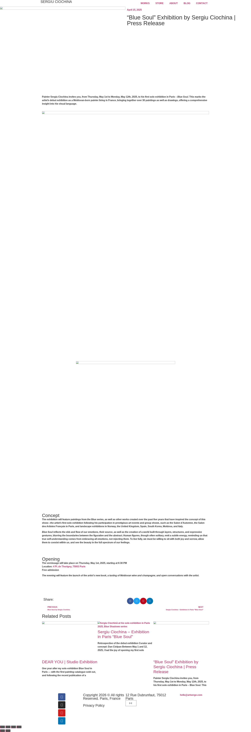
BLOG (187, 3)
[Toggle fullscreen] (8, 727)
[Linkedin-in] (61, 720)
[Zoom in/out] (2, 727)
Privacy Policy (94, 705)
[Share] (13, 727)
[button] (130, 601)
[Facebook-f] (61, 697)
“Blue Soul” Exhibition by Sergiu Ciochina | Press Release (175, 667)
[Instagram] (61, 705)
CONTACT (202, 3)
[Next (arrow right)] (8, 730)
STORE (159, 3)
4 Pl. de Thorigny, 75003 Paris (69, 566)
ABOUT (173, 3)
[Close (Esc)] (19, 727)
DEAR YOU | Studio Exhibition (69, 662)
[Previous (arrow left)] (2, 730)
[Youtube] (61, 712)
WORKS (145, 3)
